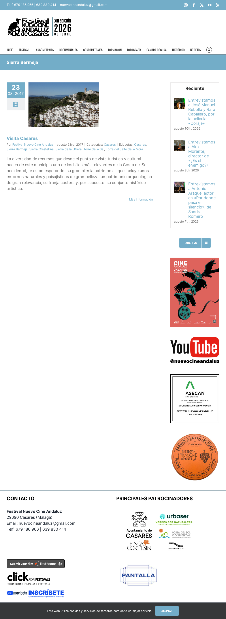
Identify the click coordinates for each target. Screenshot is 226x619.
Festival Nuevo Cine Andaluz (32, 144)
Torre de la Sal (93, 149)
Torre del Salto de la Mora (124, 149)
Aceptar (167, 611)
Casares (110, 144)
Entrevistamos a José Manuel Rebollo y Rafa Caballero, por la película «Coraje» (201, 112)
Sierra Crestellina (41, 149)
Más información (141, 199)
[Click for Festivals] (29, 571)
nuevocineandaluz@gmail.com (83, 5)
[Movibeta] (36, 591)
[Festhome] (36, 562)
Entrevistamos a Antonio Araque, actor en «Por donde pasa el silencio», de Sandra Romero (202, 200)
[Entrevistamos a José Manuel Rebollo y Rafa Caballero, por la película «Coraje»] (179, 101)
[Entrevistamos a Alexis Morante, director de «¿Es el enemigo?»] (179, 142)
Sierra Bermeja (17, 149)
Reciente (194, 88)
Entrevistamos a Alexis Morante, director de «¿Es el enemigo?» (201, 153)
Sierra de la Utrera (68, 149)
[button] (209, 49)
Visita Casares (22, 138)
